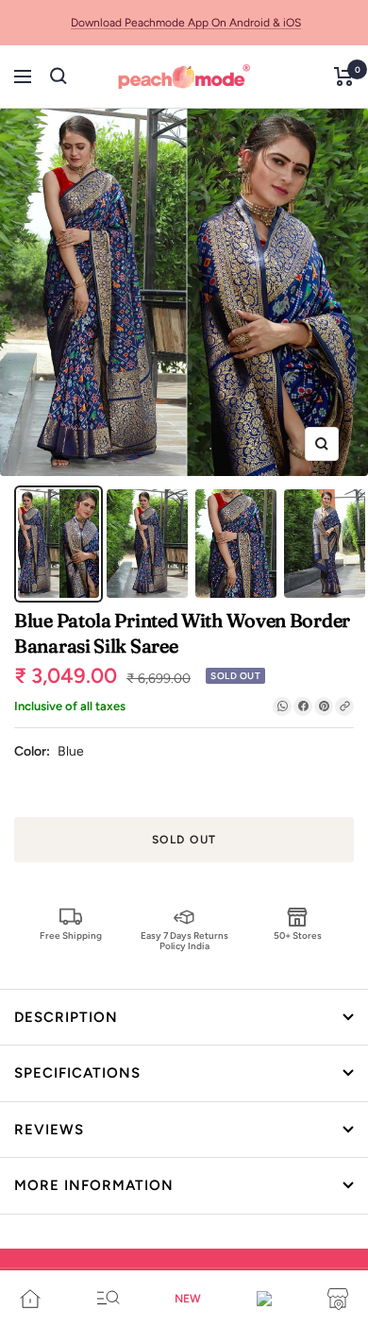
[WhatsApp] (282, 706)
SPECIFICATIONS (77, 1072)
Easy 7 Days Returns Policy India (184, 940)
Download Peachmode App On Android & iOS (186, 22)
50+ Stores (298, 935)
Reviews (49, 1129)
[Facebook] (302, 706)
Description (66, 1017)
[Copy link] (344, 706)
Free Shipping (71, 935)
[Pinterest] (323, 706)
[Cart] (344, 76)
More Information (94, 1185)
